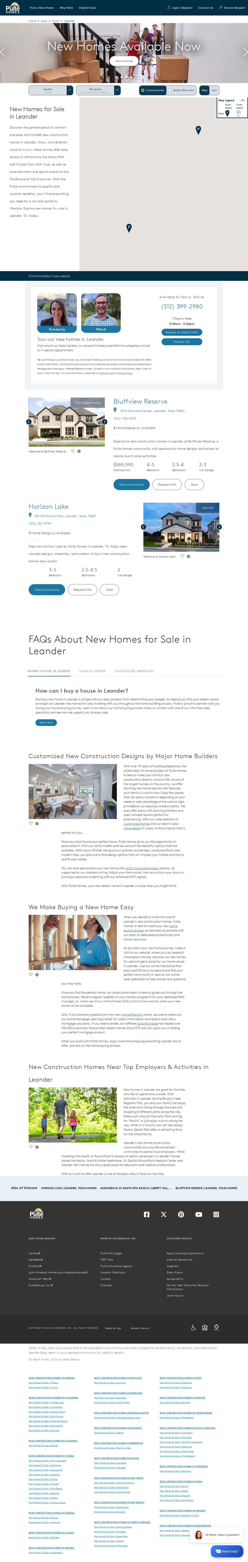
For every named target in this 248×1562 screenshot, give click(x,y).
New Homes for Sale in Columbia (175, 1437)
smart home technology (142, 868)
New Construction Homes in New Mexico (119, 1502)
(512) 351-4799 (40, 523)
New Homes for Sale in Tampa (43, 1497)
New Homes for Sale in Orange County (47, 1411)
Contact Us (205, 8)
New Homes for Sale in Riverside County (48, 1421)
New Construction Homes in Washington (185, 1525)
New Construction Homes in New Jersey (119, 1477)
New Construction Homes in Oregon (182, 1397)
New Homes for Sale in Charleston (176, 1432)
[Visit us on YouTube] (198, 1216)
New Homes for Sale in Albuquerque (111, 1507)
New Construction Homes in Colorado (53, 1440)
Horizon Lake (49, 506)
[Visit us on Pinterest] (181, 1216)
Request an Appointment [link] (182, 332)
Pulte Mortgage (147, 1023)
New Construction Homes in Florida (51, 1455)
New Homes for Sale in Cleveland (176, 1382)
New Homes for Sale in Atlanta (43, 1517)
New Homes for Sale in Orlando (44, 1483)
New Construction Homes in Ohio (181, 1377)
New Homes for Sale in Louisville (110, 1382)
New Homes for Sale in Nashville (175, 1471)
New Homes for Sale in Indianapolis (46, 1552)
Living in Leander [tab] (92, 671)
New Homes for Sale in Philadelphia (177, 1417)
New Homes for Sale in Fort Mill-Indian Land (181, 1442)
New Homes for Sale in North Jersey (111, 1487)
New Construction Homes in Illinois (51, 1532)
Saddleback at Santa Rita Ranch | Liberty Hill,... (136, 1188)
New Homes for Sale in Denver (43, 1445)
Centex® (35, 1253)
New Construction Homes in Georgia (52, 1512)
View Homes (124, 61)
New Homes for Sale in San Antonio (177, 1500)
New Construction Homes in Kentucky (118, 1377)
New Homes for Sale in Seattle (174, 1530)
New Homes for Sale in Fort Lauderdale (47, 1460)
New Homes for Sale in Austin (174, 1486)
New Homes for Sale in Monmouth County (114, 1482)
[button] (42, 8)
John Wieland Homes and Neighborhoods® (58, 1272)
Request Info (167, 484)
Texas (44, 21)
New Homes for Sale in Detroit (108, 1432)
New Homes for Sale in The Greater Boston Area (117, 1417)
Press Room (175, 1272)
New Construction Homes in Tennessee (184, 1466)
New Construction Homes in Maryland (118, 1393)
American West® (40, 1279)
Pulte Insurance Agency (116, 1266)
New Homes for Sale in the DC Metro (112, 1402)
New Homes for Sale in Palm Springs (46, 1416)
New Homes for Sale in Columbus (176, 1387)
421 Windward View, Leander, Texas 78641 (65, 516)
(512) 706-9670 (125, 418)
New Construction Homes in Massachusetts (121, 1412)
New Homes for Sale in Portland (175, 1402)
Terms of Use (113, 1328)
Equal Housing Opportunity (185, 1253)
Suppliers (173, 1266)
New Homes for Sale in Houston (175, 1495)
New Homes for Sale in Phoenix (44, 1382)
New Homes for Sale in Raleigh (109, 1541)
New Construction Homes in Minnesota (118, 1443)
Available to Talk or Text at (181, 297)
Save (194, 484)
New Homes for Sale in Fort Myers (45, 1465)
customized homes (137, 824)
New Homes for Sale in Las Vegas (110, 1463)
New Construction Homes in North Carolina (122, 1522)
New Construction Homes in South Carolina (188, 1427)
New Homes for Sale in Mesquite (109, 1467)
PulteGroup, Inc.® (41, 1285)
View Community (131, 484)
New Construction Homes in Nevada (116, 1458)
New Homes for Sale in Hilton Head (177, 1451)
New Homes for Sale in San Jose (44, 1430)
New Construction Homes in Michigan (118, 1427)
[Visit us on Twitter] (164, 1216)
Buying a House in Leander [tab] (49, 671)
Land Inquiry (175, 1295)
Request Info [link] (182, 341)
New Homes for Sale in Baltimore (110, 1397)
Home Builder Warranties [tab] (134, 671)
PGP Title (107, 1259)
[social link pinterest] (79, 452)
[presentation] (2, 53)
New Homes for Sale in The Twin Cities (112, 1447)
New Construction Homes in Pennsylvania (186, 1412)
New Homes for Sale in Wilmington (111, 1545)
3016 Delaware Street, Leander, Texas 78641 (152, 411)
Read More (46, 722)
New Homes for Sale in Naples (43, 1479)
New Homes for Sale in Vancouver (176, 1535)
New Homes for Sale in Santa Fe (109, 1511)
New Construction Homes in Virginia (182, 1510)
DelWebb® (36, 1259)
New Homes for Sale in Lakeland (44, 1474)
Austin (56, 21)
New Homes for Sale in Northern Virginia (179, 1515)
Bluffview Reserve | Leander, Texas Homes (206, 1188)
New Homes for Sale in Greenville (176, 1446)
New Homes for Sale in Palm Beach (45, 1488)
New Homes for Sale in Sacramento (46, 1425)
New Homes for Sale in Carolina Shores (113, 1527)
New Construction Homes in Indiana (51, 1547)
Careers (106, 1279)
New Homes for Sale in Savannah (44, 1522)
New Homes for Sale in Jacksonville (45, 1470)
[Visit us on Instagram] (216, 1216)
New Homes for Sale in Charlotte (110, 1531)
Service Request (234, 8)
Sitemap (106, 1285)
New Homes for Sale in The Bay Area (46, 1402)
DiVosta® (35, 1266)
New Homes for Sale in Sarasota (44, 1493)
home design (132, 828)
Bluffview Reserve (141, 401)
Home (32, 21)
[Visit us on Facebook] (146, 1216)
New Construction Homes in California (53, 1397)
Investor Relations (113, 1272)
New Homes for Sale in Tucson (43, 1387)
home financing (132, 1014)
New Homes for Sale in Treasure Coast (47, 1502)
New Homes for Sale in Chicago (44, 1537)
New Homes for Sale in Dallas (174, 1490)
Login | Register (182, 8)
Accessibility (175, 1279)
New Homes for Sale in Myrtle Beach (177, 1456)
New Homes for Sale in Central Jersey (112, 1492)
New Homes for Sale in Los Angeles (46, 1407)
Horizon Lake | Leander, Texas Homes (68, 1188)
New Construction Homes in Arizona (52, 1377)
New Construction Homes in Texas (181, 1481)
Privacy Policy (140, 1328)
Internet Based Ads (180, 1259)
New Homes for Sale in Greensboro (111, 1536)
